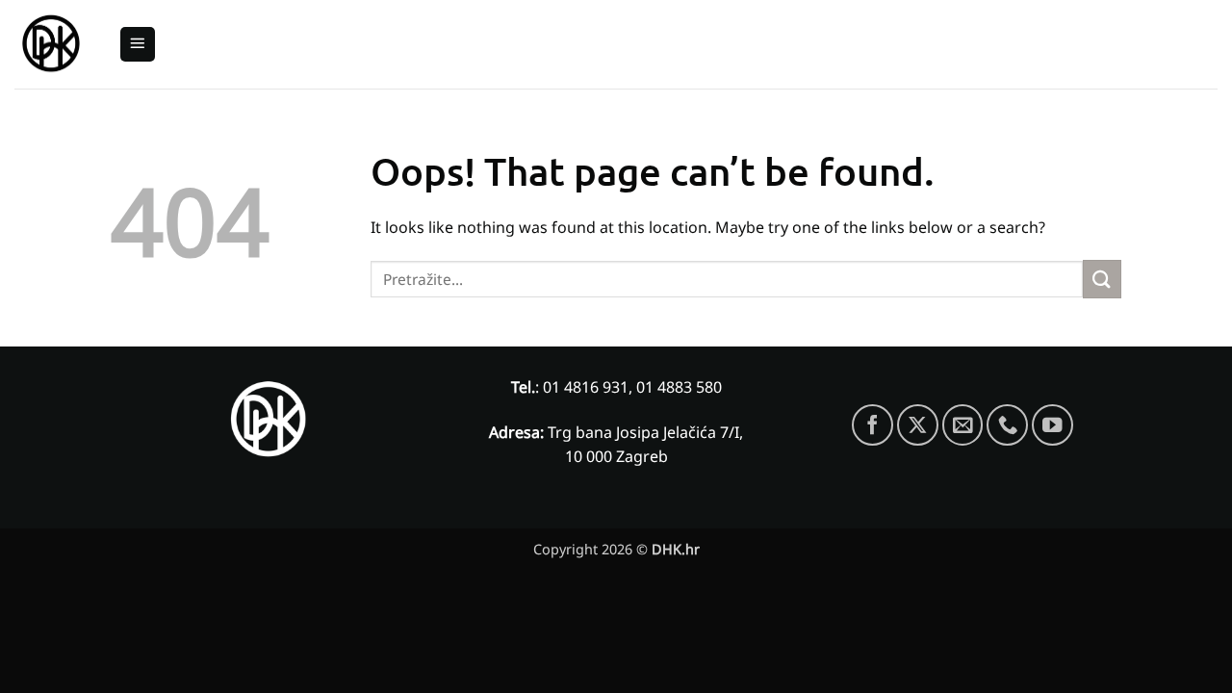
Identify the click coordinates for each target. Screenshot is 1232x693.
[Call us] (1007, 425)
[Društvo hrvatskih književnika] (52, 45)
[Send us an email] (963, 425)
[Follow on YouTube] (1052, 425)
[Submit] (1102, 278)
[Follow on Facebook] (872, 425)
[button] (137, 45)
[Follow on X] (917, 425)
